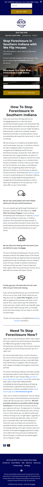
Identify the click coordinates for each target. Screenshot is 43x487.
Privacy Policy (17, 465)
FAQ (23, 463)
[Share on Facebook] (4, 445)
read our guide (33, 173)
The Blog (27, 465)
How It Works (15, 463)
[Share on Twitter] (8, 445)
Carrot (33, 484)
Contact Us (26, 35)
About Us (29, 463)
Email (6, 84)
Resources (37, 463)
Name (5, 76)
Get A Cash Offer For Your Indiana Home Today (21, 460)
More (34, 35)
